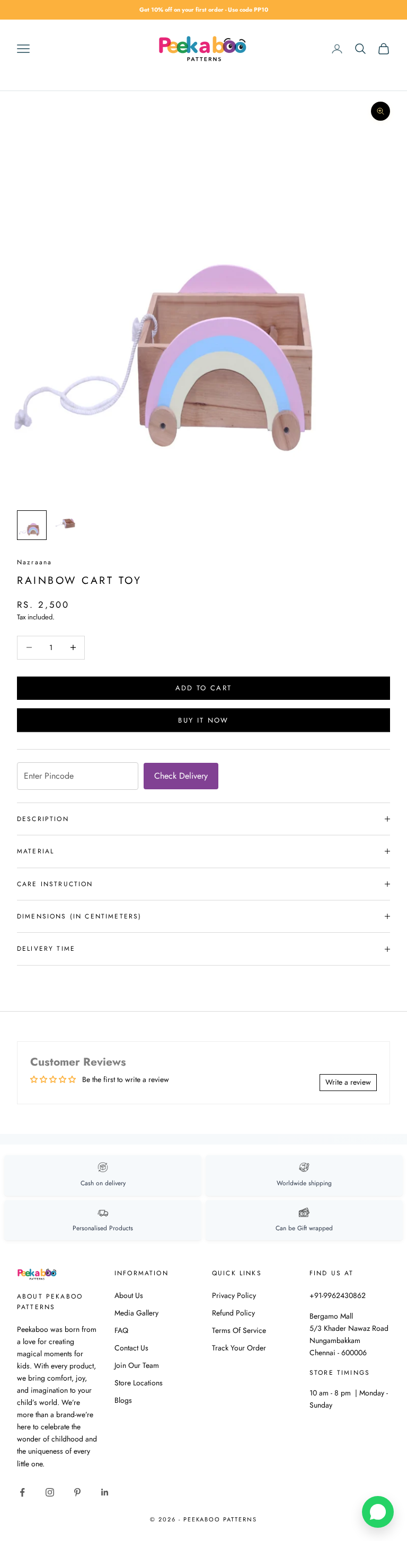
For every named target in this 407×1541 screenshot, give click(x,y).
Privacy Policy (234, 1295)
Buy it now (203, 720)
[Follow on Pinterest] (77, 1492)
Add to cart (203, 688)
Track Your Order (239, 1347)
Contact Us (131, 1347)
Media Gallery (136, 1313)
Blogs (123, 1400)
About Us (128, 1295)
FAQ (121, 1330)
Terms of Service (239, 1330)
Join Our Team (136, 1365)
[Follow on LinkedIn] (105, 1492)
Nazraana (34, 562)
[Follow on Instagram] (50, 1492)
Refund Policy (233, 1313)
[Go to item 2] (66, 520)
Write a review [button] (348, 1082)
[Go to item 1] (32, 525)
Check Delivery (181, 776)
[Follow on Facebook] (22, 1492)
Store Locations (138, 1382)
